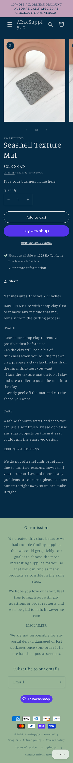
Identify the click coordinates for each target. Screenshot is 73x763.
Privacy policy (55, 740)
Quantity (10, 190)
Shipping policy (51, 747)
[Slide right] (46, 129)
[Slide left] (26, 129)
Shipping (9, 172)
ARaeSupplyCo (34, 734)
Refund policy (32, 740)
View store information (27, 268)
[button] (9, 24)
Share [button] (13, 281)
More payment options (36, 242)
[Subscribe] (59, 682)
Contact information (39, 754)
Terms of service (25, 747)
